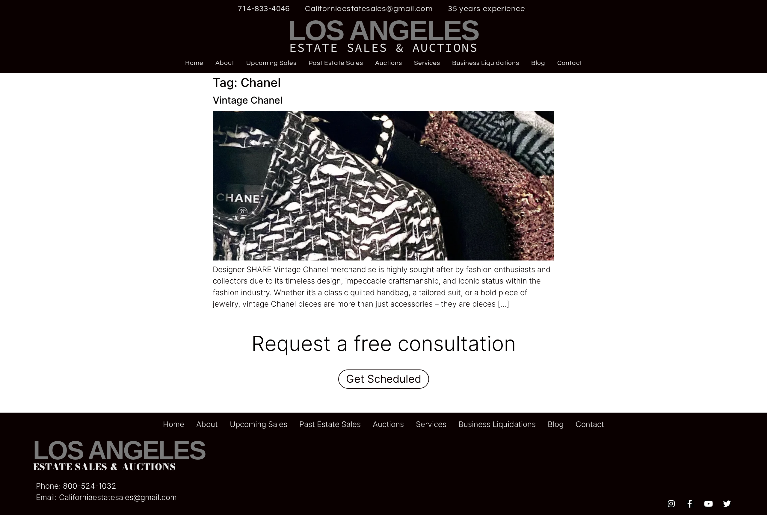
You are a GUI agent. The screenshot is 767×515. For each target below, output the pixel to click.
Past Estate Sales (336, 63)
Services (427, 63)
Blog (538, 63)
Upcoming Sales (271, 63)
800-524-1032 (89, 485)
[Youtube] (708, 504)
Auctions (388, 63)
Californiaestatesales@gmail (109, 497)
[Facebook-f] (690, 504)
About (224, 63)
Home (194, 63)
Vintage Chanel (248, 100)
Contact (569, 63)
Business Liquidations (485, 63)
